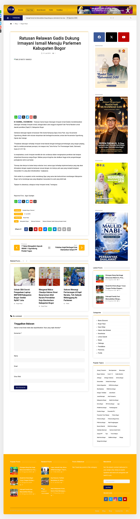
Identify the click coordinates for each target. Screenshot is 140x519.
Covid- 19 (110, 374)
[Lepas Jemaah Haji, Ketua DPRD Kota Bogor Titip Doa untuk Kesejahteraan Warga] (45, 471)
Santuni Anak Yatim (115, 430)
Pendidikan (101, 346)
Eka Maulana (100, 389)
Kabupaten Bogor (24, 221)
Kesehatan (101, 333)
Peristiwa (101, 350)
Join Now (108, 487)
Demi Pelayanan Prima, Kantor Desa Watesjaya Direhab (58, 491)
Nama (16, 356)
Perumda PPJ (111, 411)
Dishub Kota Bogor (111, 381)
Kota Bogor (100, 404)
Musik (100, 340)
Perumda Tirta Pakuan (103, 415)
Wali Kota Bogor (101, 437)
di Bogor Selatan (108, 377)
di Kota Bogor (119, 377)
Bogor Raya (26, 217)
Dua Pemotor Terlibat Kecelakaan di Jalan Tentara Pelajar (57, 480)
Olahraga (101, 343)
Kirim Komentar (20, 387)
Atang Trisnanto (101, 370)
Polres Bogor (115, 415)
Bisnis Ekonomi (103, 320)
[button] (67, 10)
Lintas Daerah (102, 337)
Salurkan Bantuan (102, 430)
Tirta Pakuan (114, 433)
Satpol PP (99, 433)
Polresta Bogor (101, 419)
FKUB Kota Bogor (111, 389)
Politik (67, 303)
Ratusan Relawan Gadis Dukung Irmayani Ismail (54, 221)
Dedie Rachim (119, 374)
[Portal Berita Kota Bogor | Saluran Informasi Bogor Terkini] (10, 9)
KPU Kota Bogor (110, 404)
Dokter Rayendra (101, 385)
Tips (106, 433)
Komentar (18, 333)
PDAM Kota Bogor (102, 407)
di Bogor (99, 377)
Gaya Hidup (101, 327)
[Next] (113, 18)
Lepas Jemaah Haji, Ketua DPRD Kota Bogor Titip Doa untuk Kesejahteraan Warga (59, 470)
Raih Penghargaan (113, 422)
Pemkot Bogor (101, 411)
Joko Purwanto (112, 396)
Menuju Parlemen (35, 221)
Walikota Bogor (112, 437)
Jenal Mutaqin (101, 396)
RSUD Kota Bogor (112, 426)
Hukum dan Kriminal (104, 330)
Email (16, 366)
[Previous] (111, 18)
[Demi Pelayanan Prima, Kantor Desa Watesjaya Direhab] (45, 492)
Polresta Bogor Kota (113, 419)
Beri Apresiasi (112, 370)
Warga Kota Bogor (102, 441)
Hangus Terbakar (101, 392)
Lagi (118, 404)
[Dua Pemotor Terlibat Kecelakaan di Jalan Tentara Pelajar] (45, 481)
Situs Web (17, 376)
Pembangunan (113, 407)
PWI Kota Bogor (101, 422)
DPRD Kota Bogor (113, 385)
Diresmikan (100, 381)
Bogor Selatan (101, 374)
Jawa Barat (112, 392)
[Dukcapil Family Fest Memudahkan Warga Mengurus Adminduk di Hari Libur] (100, 300)
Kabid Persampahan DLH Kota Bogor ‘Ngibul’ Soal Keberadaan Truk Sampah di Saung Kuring (50, 18)
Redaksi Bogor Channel (28, 210)
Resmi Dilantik (101, 426)
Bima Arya (122, 370)
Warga (121, 437)
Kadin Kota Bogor (113, 400)
